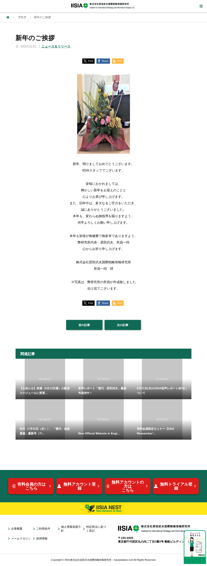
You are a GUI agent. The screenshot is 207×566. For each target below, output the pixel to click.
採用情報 (42, 538)
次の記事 (122, 325)
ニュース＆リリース (56, 46)
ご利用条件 (43, 528)
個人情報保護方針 (71, 528)
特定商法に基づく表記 (96, 528)
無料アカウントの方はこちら (128, 486)
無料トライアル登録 (176, 486)
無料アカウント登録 (79, 486)
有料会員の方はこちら (31, 486)
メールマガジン (21, 538)
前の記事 (84, 325)
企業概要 (16, 528)
